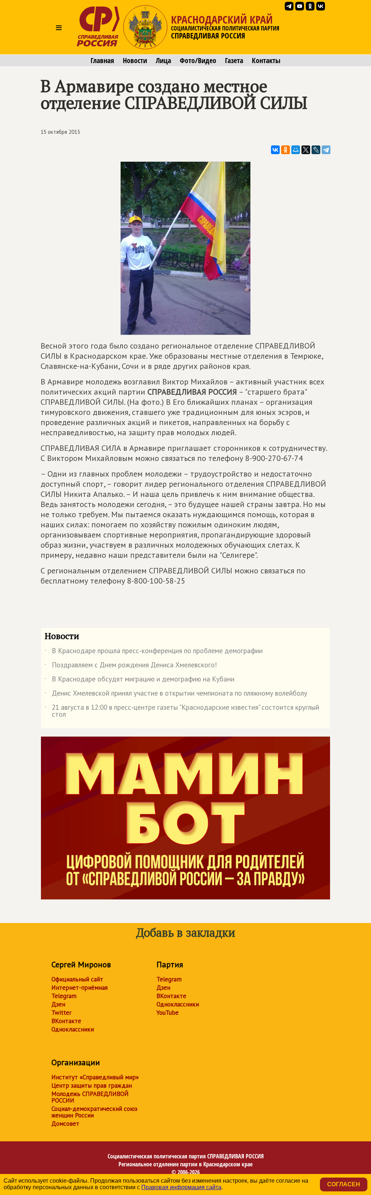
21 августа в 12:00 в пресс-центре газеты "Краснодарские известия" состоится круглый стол (182, 711)
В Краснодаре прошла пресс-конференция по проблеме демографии (154, 652)
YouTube (168, 1012)
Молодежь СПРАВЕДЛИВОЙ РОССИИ (90, 1097)
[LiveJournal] (316, 149)
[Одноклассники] (285, 149)
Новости (135, 61)
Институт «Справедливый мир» (95, 1077)
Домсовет (65, 1123)
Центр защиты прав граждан (91, 1085)
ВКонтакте (66, 1021)
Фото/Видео (198, 61)
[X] (305, 149)
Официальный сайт (77, 979)
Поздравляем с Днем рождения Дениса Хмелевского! (131, 666)
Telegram (63, 996)
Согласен (343, 1184)
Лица (163, 61)
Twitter (61, 1012)
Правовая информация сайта (181, 1187)
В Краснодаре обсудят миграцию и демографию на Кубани (139, 680)
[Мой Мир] (295, 149)
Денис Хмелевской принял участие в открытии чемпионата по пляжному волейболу (176, 694)
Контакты (266, 61)
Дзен (58, 1004)
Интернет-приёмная (79, 987)
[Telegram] (326, 149)
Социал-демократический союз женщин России (94, 1111)
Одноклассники (72, 1029)
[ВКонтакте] (275, 149)
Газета (234, 61)
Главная (102, 61)
